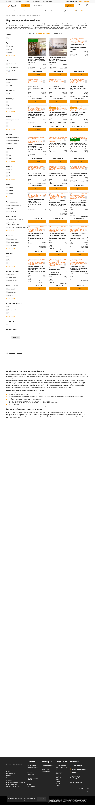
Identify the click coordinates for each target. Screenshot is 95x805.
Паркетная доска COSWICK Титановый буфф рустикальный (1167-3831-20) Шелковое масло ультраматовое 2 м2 (58, 271)
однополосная (12, 274)
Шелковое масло (13, 239)
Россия (10, 313)
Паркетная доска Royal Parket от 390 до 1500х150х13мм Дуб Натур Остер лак (78, 47)
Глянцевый (11, 289)
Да (9, 38)
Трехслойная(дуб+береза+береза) (16, 227)
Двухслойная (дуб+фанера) (16, 220)
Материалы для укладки (40, 10)
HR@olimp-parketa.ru (76, 778)
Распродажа (85, 10)
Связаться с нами (84, 1)
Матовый (11, 295)
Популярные (56, 33)
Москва (74, 772)
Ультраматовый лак (14, 242)
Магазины (18, 1)
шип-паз (10, 208)
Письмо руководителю (59, 782)
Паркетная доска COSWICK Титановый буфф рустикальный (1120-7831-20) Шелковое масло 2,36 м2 (79, 236)
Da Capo (10, 102)
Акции (77, 10)
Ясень (10, 85)
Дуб (9, 82)
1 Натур (10, 263)
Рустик (10, 260)
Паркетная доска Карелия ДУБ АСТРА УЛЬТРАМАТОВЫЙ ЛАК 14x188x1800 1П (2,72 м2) (58, 114)
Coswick (10, 46)
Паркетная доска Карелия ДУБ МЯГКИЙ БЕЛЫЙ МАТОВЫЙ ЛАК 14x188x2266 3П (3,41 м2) (78, 87)
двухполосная (12, 277)
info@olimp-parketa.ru (79, 769)
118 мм (10, 170)
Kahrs (10, 49)
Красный (13, 64)
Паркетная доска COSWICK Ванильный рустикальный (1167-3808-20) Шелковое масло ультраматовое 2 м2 (78, 269)
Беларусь (11, 307)
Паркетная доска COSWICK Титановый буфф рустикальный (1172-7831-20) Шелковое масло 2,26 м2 (58, 203)
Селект (10, 257)
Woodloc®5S (12, 211)
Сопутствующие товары (26, 10)
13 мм (10, 155)
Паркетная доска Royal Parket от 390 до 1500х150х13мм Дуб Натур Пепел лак (36, 87)
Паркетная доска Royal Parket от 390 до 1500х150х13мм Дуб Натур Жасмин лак (57, 87)
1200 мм (10, 190)
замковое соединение (14, 205)
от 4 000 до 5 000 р (13, 137)
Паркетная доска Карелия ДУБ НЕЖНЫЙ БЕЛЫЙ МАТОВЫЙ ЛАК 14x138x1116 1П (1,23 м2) (36, 174)
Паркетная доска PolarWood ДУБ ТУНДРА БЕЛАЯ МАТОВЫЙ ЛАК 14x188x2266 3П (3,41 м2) (57, 60)
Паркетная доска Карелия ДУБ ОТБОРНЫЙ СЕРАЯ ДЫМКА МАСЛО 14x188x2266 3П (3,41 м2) (36, 115)
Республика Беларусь (14, 310)
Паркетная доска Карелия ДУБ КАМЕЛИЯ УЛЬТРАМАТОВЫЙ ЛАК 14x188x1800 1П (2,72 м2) (36, 147)
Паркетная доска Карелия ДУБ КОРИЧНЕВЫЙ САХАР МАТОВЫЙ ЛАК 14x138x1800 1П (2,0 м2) (36, 60)
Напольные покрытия (12, 10)
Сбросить (16, 337)
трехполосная (12, 281)
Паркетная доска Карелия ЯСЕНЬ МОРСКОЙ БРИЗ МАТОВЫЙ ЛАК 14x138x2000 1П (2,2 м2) (57, 174)
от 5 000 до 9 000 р (13, 140)
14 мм (10, 158)
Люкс (9, 105)
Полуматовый (12, 292)
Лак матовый (12, 245)
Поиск (70, 5)
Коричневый (14, 67)
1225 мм (10, 193)
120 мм (10, 173)
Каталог (27, 5)
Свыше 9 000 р (12, 143)
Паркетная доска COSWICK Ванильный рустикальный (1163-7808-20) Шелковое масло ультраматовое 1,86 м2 (57, 237)
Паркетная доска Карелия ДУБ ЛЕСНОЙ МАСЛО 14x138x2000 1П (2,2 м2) (78, 114)
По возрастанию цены (43, 33)
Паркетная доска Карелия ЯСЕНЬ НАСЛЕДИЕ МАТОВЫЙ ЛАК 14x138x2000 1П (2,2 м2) (78, 144)
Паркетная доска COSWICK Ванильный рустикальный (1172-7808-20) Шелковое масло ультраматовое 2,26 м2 (78, 204)
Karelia (10, 52)
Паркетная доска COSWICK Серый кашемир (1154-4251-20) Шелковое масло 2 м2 (78, 173)
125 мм (10, 176)
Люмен (10, 108)
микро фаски (12, 126)
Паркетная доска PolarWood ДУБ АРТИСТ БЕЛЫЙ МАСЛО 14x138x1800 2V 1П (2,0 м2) (57, 144)
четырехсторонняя (14, 120)
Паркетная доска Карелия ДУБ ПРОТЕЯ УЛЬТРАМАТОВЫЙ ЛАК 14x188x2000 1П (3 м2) (36, 202)
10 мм (10, 152)
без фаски (11, 123)
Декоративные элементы (55, 10)
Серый (13, 70)
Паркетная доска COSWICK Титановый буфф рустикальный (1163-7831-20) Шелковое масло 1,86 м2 (37, 236)
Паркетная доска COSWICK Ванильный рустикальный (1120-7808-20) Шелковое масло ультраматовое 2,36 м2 (36, 270)
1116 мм (10, 187)
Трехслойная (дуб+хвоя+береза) (13, 223)
